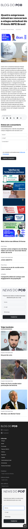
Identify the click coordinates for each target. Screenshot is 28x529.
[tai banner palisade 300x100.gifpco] (14, 170)
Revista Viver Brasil (5, 465)
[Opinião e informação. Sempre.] (11, 5)
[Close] (24, 490)
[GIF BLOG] (14, 209)
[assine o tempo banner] (14, 225)
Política (3, 451)
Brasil (2, 443)
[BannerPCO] (14, 194)
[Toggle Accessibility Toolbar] (25, 526)
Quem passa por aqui (6, 460)
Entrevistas (4, 463)
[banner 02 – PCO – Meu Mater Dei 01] (14, 178)
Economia (3, 446)
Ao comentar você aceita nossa (14, 153)
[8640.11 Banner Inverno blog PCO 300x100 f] (14, 217)
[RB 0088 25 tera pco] (14, 186)
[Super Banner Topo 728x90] (14, 37)
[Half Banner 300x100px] (14, 233)
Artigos (3, 440)
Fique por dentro (5, 449)
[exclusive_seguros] (14, 202)
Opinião (3, 457)
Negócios (3, 454)
